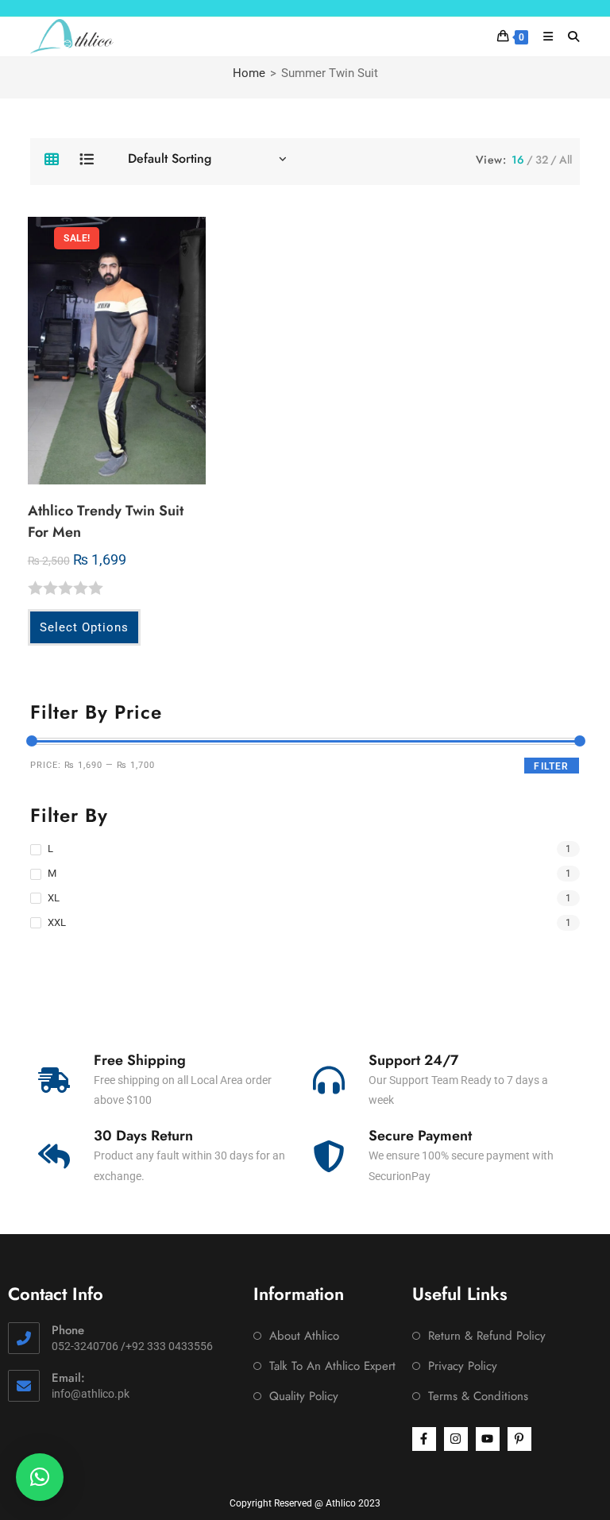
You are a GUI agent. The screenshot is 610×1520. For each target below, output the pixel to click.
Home (249, 73)
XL (54, 898)
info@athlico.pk (90, 1393)
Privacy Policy (462, 1366)
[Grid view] (51, 159)
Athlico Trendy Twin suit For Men (105, 521)
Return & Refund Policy (487, 1335)
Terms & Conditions (478, 1396)
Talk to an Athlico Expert (332, 1366)
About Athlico (304, 1335)
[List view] (86, 159)
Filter (551, 766)
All (565, 160)
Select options (84, 627)
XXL (57, 922)
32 (541, 160)
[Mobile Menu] (543, 36)
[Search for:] (568, 36)
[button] (40, 1477)
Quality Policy (303, 1396)
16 (518, 160)
